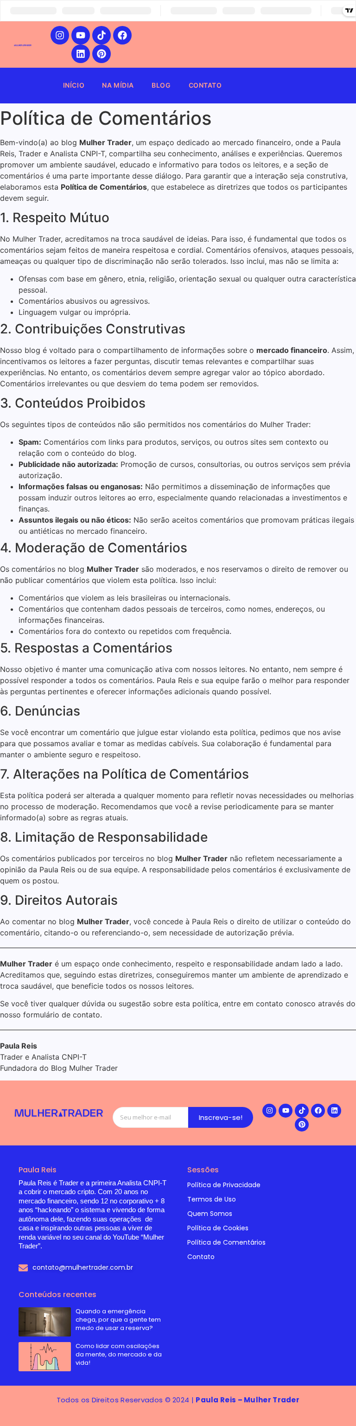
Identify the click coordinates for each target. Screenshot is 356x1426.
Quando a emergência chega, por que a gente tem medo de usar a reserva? (118, 1319)
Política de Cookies (217, 1228)
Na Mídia (118, 85)
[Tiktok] (101, 35)
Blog (161, 85)
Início (74, 85)
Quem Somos (209, 1213)
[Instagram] (60, 35)
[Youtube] (80, 35)
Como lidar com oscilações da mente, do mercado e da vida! (119, 1354)
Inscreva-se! (220, 1117)
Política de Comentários (226, 1242)
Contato (205, 85)
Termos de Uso (211, 1199)
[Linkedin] (80, 54)
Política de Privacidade (224, 1184)
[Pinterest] (101, 54)
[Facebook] (122, 35)
